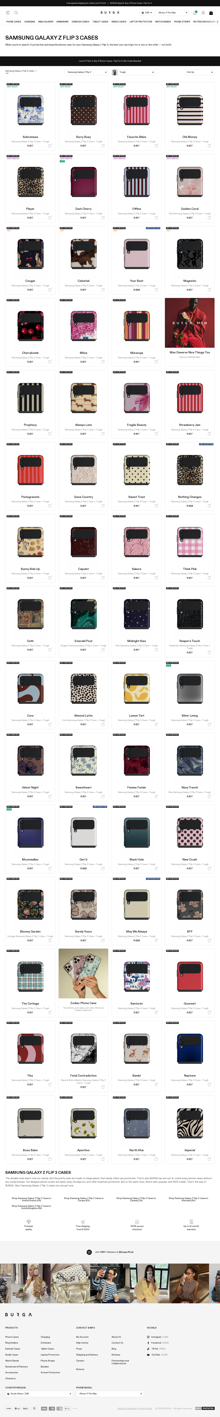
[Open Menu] (7, 12)
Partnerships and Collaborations (120, 1362)
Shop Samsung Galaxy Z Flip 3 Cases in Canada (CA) (136, 1199)
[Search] (16, 12)
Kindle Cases (119, 22)
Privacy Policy (145, 1408)
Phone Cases (13, 22)
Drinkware (63, 22)
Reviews (116, 1355)
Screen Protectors (50, 1372)
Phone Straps (182, 22)
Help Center (82, 1343)
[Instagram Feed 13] (31, 1283)
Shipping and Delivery (87, 1355)
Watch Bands (163, 22)
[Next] (214, 22)
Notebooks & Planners (16, 1367)
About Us (116, 1337)
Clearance (10, 1378)
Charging (29, 22)
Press (79, 1349)
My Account (82, 1337)
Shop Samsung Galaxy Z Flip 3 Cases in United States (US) (31, 1199)
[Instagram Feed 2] (149, 1283)
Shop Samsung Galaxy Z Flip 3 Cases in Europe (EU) (84, 1199)
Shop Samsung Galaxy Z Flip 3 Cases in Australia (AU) (188, 1199)
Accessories (11, 1372)
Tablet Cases (100, 22)
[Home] (110, 12)
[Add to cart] (50, 146)
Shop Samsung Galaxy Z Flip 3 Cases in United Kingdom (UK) (31, 1207)
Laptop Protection (140, 22)
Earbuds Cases (80, 22)
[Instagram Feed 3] (189, 1283)
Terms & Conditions (127, 1408)
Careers (80, 1361)
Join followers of (114, 1252)
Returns (80, 1369)
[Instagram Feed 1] (110, 1283)
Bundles (45, 1367)
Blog (114, 1349)
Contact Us (117, 1343)
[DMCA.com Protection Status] (205, 1408)
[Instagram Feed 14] (70, 1283)
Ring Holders (45, 22)
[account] (203, 12)
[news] (194, 12)
